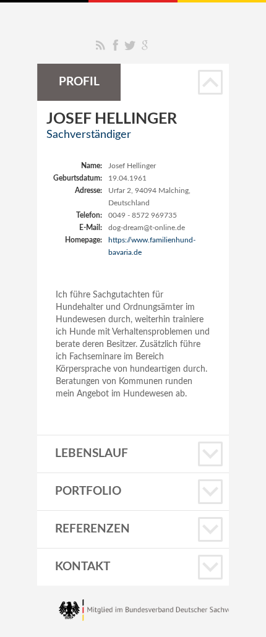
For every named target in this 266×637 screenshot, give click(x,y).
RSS (100, 45)
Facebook (115, 45)
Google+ (145, 45)
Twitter (130, 45)
